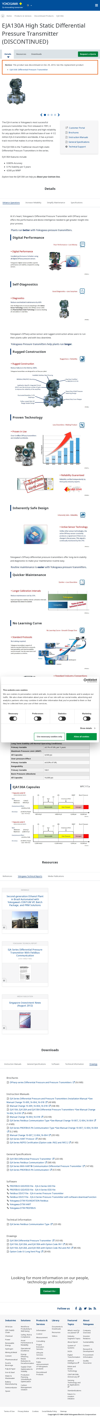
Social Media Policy (49, 1411)
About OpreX (73, 1342)
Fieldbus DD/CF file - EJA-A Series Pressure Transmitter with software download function (53, 1197)
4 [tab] (55, 115)
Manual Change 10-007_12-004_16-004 (29, 1135)
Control (39, 1334)
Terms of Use (9, 1411)
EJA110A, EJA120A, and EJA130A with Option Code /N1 (36, 1244)
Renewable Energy (9, 1344)
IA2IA (70, 1351)
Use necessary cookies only (49, 736)
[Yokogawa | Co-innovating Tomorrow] (13, 5)
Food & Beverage (9, 1364)
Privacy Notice (23, 1411)
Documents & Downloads (57, 1327)
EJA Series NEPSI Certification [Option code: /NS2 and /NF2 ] (39, 1142)
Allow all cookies (81, 736)
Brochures (74, 132)
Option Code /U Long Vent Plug (25, 1251)
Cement (8, 1356)
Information (41, 1330)
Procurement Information (88, 1356)
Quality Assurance (87, 1362)
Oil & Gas (8, 1326)
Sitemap (63, 1411)
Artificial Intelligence (72, 1362)
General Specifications (79, 142)
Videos (54, 1336)
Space (7, 1391)
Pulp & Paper (10, 1369)
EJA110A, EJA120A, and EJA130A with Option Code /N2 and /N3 (40, 1247)
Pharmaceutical (11, 1359)
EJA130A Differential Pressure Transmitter (31, 1158)
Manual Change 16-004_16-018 (25, 1116)
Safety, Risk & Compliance (26, 1336)
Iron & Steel (10, 1372)
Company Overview (87, 1331)
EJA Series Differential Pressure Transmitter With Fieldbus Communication (25, 952)
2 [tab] (48, 115)
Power (7, 1339)
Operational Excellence (25, 1349)
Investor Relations (86, 1337)
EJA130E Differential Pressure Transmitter (29, 69)
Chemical (8, 1336)
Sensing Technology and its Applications (74, 1382)
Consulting (40, 1341)
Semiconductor (11, 1387)
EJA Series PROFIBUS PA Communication (29, 1169)
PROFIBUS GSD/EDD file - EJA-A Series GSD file (32, 1186)
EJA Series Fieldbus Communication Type (30, 1224)
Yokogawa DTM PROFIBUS (23, 1208)
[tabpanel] (50, 91)
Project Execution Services (40, 1346)
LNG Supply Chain (9, 1331)
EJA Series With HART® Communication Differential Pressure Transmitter (46, 1166)
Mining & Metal (11, 1352)
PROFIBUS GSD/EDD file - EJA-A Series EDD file (32, 1189)
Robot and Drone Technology (72, 1368)
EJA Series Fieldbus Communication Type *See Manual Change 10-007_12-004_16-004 (51, 1120)
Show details (86, 728)
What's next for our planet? (74, 1331)
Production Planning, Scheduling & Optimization (26, 1378)
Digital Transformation (74, 1356)
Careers (86, 1345)
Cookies (35, 1411)
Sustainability (88, 1342)
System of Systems (72, 1346)
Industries (10, 1320)
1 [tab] (45, 115)
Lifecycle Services (39, 1353)
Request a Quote (88, 54)
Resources (56, 1332)
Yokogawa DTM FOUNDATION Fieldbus (29, 1200)
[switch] (37, 718)
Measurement (42, 1337)
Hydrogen (9, 1349)
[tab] (11, 203)
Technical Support (77, 146)
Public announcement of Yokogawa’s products (42, 1365)
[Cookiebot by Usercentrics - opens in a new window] (85, 680)
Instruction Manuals (78, 137)
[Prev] (41, 115)
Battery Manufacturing (11, 1383)
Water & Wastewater (10, 1377)
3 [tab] (52, 115)
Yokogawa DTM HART (20, 1204)
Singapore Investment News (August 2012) (25, 1004)
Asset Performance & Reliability (27, 1342)
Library (55, 1320)
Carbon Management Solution (26, 1387)
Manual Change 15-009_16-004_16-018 (29, 1105)
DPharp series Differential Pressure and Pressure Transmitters (41, 1082)
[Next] (58, 115)
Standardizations (74, 1390)
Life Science (41, 1358)
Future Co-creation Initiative (72, 1396)
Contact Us (49, 1291)
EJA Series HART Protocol (22, 1138)
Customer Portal (77, 128)
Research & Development (88, 1350)
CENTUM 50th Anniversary (73, 1375)
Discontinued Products (44, 16)
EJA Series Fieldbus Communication (27, 1162)
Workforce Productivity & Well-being (26, 1328)
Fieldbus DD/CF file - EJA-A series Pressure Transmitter (37, 1193)
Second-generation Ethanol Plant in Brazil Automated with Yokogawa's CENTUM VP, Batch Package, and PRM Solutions (25, 901)
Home (9, 16)
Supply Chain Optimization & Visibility (26, 1369)
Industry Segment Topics (74, 1337)
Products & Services (23, 16)
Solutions (25, 1320)
